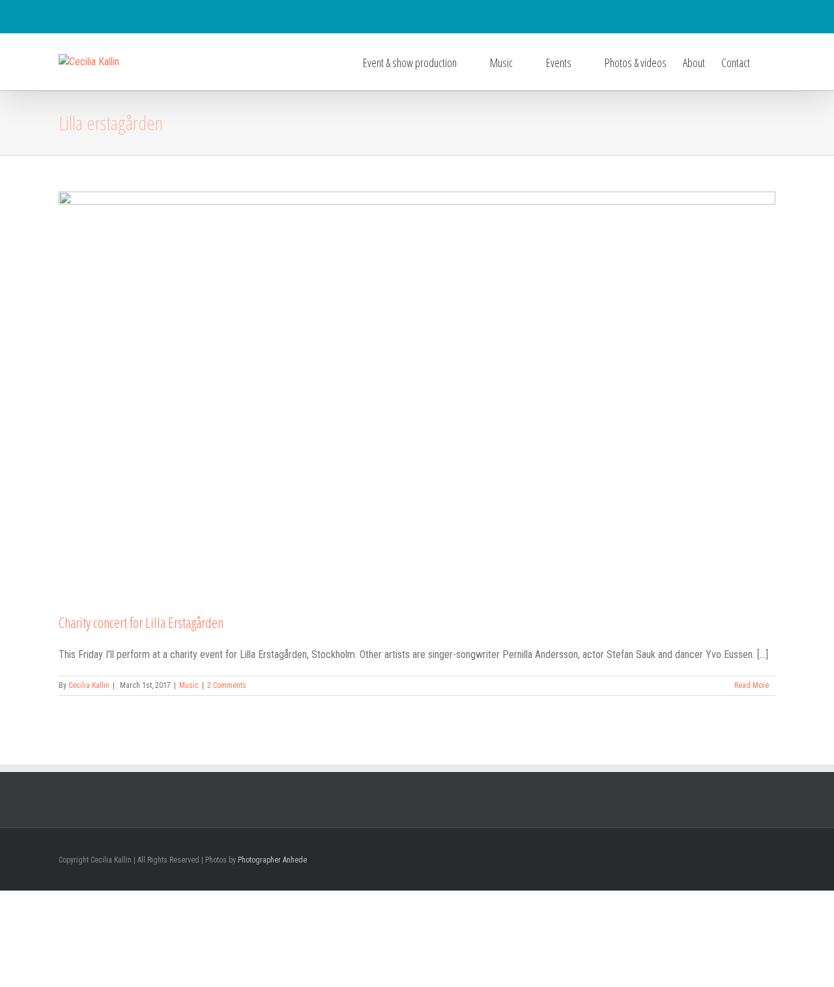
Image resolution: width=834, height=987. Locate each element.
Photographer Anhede (272, 860)
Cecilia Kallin (88, 685)
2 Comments (226, 685)
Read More (751, 685)
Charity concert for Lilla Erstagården (141, 622)
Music (189, 685)
